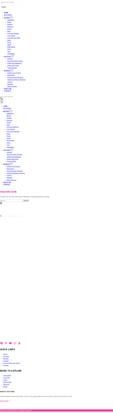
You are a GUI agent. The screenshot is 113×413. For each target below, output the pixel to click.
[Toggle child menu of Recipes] (11, 17)
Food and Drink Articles (15, 61)
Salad (9, 45)
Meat (9, 40)
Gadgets (10, 84)
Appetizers (10, 20)
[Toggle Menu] (1, 99)
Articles (7, 56)
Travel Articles (12, 68)
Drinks (9, 29)
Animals (10, 59)
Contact (7, 91)
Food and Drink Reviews (15, 77)
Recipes (7, 18)
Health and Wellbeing (14, 63)
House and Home (13, 65)
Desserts (10, 27)
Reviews (7, 71)
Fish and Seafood (13, 33)
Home (6, 12)
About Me (7, 89)
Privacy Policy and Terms (11, 363)
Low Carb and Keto (13, 38)
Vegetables (11, 54)
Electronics (10, 75)
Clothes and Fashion (14, 73)
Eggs (9, 31)
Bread (9, 22)
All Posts (8, 15)
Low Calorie (11, 36)
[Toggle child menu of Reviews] (11, 70)
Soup (9, 49)
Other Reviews (12, 86)
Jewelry (9, 82)
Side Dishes (11, 47)
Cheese (9, 24)
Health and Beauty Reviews (16, 80)
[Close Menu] (1, 102)
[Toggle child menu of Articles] (12, 56)
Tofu (8, 51)
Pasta (9, 42)
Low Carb (6, 378)
